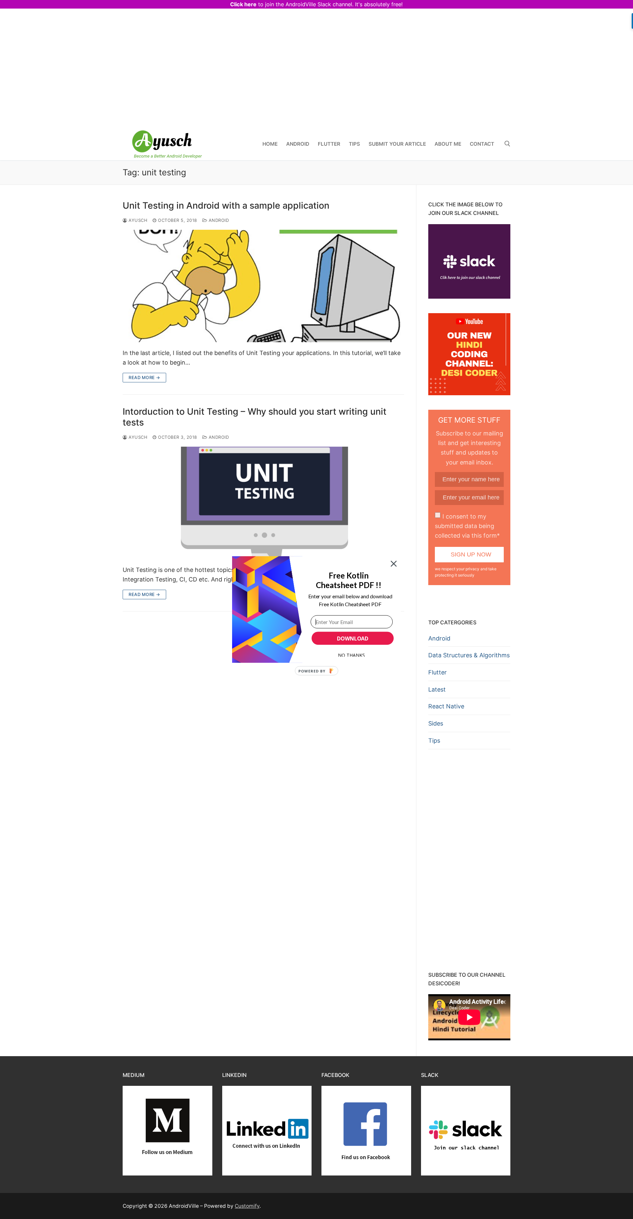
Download (353, 638)
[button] (348, 580)
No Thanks (351, 655)
